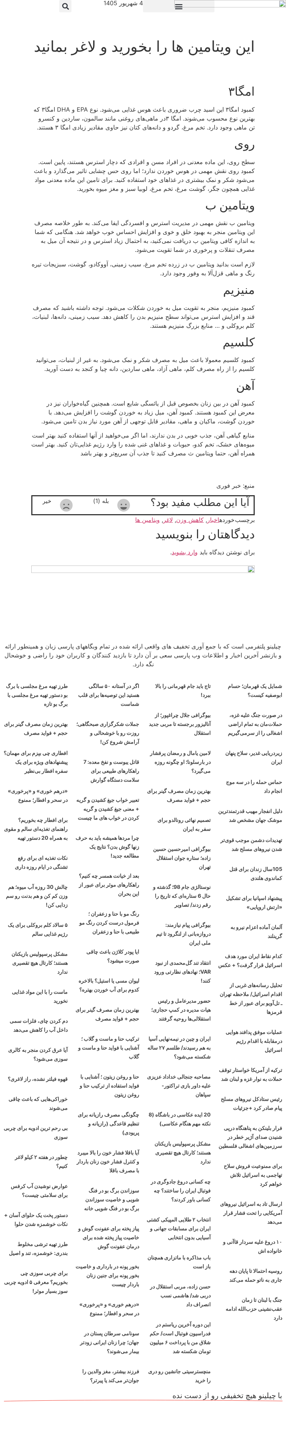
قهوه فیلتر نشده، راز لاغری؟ (38, 1079)
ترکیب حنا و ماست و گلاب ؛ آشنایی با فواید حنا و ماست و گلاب (108, 1047)
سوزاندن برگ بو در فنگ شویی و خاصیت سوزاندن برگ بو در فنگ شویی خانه (111, 1199)
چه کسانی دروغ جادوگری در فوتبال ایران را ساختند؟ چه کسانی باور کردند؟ (181, 1190)
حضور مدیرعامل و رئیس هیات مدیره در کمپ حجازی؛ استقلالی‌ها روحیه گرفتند (181, 1009)
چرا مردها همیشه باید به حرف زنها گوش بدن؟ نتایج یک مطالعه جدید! (107, 846)
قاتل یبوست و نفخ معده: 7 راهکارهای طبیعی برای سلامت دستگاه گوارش (111, 771)
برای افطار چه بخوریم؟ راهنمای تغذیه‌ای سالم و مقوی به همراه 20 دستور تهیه (36, 829)
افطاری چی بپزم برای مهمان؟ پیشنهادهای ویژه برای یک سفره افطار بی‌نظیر (36, 762)
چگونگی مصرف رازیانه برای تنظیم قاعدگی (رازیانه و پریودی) (108, 1123)
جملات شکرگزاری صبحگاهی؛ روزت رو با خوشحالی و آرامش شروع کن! (107, 733)
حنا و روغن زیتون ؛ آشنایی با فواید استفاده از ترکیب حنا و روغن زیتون (109, 1085)
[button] (178, 6)
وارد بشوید (185, 552)
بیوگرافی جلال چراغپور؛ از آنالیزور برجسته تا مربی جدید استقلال (180, 724)
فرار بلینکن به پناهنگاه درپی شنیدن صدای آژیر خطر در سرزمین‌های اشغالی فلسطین (250, 1137)
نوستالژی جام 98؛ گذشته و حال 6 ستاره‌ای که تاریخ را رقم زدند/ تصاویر (182, 896)
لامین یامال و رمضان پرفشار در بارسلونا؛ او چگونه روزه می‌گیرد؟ (180, 762)
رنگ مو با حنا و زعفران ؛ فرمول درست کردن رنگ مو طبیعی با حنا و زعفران (109, 922)
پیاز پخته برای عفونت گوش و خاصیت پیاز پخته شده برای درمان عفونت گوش (108, 1237)
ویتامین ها (147, 519)
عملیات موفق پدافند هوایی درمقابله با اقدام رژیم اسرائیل (254, 1041)
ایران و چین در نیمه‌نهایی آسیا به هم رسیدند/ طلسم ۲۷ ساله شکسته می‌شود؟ (179, 1047)
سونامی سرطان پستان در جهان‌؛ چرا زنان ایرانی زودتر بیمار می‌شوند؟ (109, 1342)
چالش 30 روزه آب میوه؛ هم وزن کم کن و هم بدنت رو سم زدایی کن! (37, 896)
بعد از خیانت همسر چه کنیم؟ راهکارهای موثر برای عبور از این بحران (109, 884)
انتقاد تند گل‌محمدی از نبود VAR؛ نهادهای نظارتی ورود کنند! (182, 971)
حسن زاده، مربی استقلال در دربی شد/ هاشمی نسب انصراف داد (180, 1295)
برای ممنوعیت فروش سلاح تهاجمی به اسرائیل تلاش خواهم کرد (253, 1175)
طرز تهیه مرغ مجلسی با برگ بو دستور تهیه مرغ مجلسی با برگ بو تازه (37, 695)
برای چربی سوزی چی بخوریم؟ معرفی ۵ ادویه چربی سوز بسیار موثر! (36, 1282)
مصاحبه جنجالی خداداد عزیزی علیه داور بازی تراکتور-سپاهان (179, 1085)
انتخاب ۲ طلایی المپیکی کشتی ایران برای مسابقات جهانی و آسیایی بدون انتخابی (179, 1228)
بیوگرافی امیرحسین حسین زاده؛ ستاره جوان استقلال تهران (182, 858)
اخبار (213, 519)
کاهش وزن (190, 519)
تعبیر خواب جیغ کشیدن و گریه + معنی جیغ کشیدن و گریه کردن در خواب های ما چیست (107, 809)
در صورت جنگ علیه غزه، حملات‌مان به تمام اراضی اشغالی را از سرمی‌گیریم (255, 724)
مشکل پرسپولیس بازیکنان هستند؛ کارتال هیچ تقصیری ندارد (183, 1152)
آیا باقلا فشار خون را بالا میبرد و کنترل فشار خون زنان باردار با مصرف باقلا (108, 1161)
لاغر (168, 519)
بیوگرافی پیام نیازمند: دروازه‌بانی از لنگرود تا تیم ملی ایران (183, 934)
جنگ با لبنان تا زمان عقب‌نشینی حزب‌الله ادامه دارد (254, 1309)
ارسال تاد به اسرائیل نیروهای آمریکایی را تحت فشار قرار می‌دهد (251, 1213)
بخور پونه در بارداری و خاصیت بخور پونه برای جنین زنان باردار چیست (107, 1275)
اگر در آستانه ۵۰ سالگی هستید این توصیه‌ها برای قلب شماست (108, 695)
